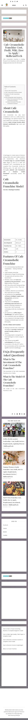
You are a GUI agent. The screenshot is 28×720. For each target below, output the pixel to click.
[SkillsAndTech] (7, 5)
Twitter (5, 528)
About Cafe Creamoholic (11, 90)
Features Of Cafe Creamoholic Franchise (12, 94)
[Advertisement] (14, 75)
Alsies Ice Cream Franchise (10, 648)
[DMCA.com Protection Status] (14, 18)
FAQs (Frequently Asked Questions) (13, 97)
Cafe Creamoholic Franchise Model (13, 92)
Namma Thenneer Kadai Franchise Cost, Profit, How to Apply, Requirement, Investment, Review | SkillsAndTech (13, 472)
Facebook (5, 525)
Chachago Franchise (14, 189)
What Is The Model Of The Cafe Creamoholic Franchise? (14, 102)
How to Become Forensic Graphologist (13, 645)
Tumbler (5, 535)
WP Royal (17, 715)
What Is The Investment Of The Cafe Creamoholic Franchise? (15, 99)
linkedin (5, 532)
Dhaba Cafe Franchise (15, 324)
